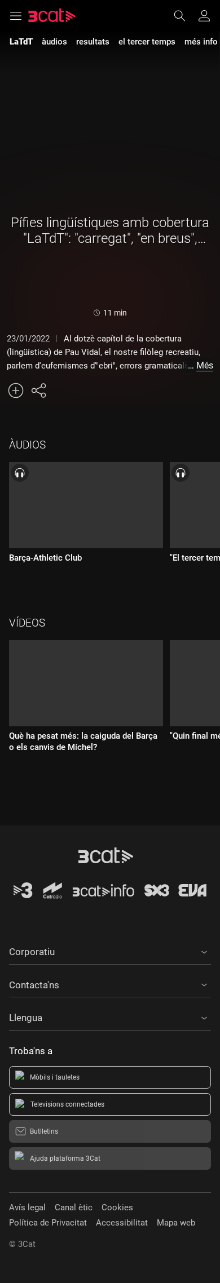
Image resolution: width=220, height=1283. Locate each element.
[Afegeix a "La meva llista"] (16, 390)
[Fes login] (204, 16)
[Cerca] (185, 16)
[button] (110, 950)
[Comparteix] (38, 390)
